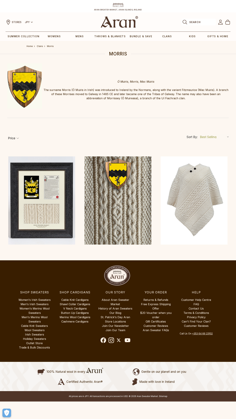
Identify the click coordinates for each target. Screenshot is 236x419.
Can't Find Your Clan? (196, 321)
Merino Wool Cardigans (75, 317)
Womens (54, 36)
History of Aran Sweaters (115, 308)
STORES (16, 22)
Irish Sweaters (34, 334)
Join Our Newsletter (115, 326)
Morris (50, 46)
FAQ (196, 304)
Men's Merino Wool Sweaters (35, 319)
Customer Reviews (156, 326)
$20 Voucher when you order (156, 315)
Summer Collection (23, 36)
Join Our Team (115, 330)
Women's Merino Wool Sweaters (35, 311)
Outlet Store (34, 343)
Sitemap (163, 396)
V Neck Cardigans (75, 308)
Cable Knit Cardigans (75, 300)
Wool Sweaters (35, 330)
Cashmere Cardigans (74, 321)
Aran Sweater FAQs (156, 330)
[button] (13, 138)
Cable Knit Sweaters (34, 326)
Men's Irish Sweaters (35, 304)
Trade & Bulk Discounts (34, 347)
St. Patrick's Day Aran (115, 317)
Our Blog (115, 313)
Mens (79, 36)
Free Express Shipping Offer (156, 306)
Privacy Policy (196, 317)
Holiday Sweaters (34, 339)
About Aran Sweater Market (115, 302)
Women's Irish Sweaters (34, 300)
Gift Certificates (156, 321)
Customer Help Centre (196, 300)
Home (30, 46)
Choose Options (42, 200)
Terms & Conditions (196, 313)
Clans (167, 36)
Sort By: (192, 137)
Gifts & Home (217, 36)
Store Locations (115, 321)
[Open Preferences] (6, 413)
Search (195, 22)
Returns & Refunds (155, 300)
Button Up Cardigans (75, 313)
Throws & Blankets (110, 36)
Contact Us (196, 308)
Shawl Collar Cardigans (75, 304)
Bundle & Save (141, 36)
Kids (192, 36)
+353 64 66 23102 (202, 333)
